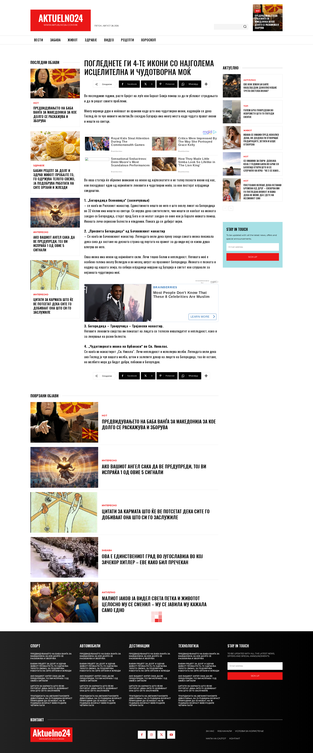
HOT (258, 10)
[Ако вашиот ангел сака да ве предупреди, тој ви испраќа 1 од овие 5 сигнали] (55, 213)
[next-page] (231, 208)
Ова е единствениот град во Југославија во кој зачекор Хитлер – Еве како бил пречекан (152, 559)
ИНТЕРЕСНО (40, 232)
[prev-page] (225, 208)
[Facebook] (142, 735)
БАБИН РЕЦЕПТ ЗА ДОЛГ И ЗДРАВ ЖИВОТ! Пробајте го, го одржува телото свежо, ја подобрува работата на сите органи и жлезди (54, 179)
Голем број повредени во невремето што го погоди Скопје (258, 113)
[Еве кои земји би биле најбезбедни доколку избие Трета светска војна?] (232, 85)
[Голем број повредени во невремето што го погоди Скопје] (232, 112)
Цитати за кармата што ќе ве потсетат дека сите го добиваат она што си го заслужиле (53, 306)
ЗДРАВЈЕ (38, 166)
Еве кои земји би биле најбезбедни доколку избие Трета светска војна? (260, 87)
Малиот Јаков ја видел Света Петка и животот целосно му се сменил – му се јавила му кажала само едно (154, 604)
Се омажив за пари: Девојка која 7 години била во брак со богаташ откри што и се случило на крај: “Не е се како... (261, 165)
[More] (206, 84)
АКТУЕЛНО (108, 592)
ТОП (245, 106)
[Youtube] (171, 735)
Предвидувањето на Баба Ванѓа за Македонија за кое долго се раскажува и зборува (267, 22)
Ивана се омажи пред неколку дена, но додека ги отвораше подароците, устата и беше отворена (261, 139)
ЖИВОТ (247, 131)
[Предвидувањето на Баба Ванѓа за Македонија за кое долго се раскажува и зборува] (55, 83)
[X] (161, 735)
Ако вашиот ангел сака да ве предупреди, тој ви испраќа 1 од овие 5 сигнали (54, 243)
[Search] (244, 27)
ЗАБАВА (107, 550)
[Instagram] (152, 735)
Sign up (252, 256)
